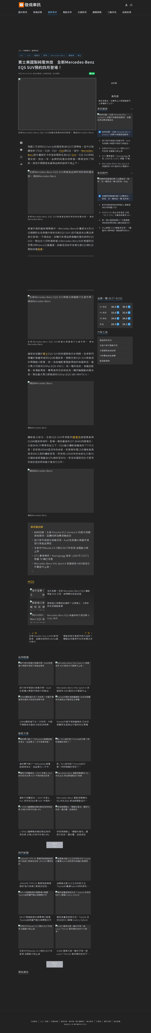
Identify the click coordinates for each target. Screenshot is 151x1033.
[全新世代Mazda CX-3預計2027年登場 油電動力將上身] (36, 936)
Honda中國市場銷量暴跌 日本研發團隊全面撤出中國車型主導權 (73, 723)
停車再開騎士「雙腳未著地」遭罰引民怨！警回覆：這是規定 (72, 833)
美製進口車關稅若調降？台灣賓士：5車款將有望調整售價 (68, 604)
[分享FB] (21, 143)
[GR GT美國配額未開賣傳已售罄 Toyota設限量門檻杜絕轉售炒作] (36, 903)
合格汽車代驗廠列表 (109, 345)
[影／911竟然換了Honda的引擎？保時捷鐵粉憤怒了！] (73, 749)
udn (20, 50)
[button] (131, 5)
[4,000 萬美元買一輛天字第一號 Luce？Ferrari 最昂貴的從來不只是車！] (73, 936)
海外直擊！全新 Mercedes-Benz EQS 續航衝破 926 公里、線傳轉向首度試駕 (68, 592)
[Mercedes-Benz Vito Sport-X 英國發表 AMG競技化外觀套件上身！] (73, 673)
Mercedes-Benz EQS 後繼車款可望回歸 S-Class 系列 (68, 617)
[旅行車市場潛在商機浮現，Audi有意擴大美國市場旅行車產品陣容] (36, 673)
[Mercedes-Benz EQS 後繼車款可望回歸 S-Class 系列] (37, 618)
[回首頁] (33, 4)
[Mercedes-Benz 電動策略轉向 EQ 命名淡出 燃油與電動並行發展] (73, 783)
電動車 (71, 55)
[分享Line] (21, 150)
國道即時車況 (106, 340)
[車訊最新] (132, 109)
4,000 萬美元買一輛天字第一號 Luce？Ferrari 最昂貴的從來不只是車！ (73, 952)
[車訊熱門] (132, 173)
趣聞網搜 (97, 12)
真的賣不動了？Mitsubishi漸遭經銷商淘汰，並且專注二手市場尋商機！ (35, 765)
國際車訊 (52, 12)
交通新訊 (82, 12)
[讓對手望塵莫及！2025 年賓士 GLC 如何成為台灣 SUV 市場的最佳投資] (36, 783)
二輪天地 (111, 12)
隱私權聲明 (80, 1021)
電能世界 (67, 12)
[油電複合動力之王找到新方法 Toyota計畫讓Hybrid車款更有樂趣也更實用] (73, 869)
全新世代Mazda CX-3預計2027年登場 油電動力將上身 (61, 549)
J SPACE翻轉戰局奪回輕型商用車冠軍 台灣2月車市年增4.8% (34, 833)
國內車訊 (22, 12)
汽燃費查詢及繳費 (108, 355)
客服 (46, 1021)
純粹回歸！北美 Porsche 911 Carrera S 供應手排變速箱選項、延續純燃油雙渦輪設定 (62, 534)
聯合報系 (90, 1021)
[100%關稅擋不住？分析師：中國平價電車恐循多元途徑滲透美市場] (36, 707)
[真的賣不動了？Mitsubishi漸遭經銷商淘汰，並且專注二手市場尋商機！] (36, 749)
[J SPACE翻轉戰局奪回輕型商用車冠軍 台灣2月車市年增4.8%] (36, 817)
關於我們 (107, 1021)
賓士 (80, 55)
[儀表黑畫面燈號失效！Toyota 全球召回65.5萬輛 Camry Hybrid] (73, 903)
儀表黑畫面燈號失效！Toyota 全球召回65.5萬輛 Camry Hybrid (73, 918)
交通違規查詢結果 (108, 350)
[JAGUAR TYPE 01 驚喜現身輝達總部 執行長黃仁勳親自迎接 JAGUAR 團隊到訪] (36, 869)
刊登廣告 (34, 1021)
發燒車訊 (26, 50)
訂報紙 (98, 1021)
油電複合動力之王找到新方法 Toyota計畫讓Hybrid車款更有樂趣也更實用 (73, 885)
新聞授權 (54, 1021)
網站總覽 (117, 1021)
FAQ (42, 1021)
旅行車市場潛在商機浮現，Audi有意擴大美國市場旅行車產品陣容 (61, 541)
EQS (21, 55)
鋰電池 (37, 55)
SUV (29, 55)
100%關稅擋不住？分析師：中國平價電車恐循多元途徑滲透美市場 (35, 723)
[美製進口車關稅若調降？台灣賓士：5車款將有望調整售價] (37, 605)
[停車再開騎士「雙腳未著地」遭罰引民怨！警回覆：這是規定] (73, 817)
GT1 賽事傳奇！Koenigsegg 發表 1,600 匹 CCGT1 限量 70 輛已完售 (61, 557)
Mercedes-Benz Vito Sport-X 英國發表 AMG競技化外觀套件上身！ (62, 565)
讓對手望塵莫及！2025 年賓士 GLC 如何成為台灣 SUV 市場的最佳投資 (35, 799)
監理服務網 (105, 360)
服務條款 (64, 1021)
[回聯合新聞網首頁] (21, 4)
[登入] (126, 5)
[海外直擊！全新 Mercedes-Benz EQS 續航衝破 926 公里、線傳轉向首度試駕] (37, 593)
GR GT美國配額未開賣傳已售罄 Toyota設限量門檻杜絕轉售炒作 (35, 918)
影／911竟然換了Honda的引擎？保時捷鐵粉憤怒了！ (71, 765)
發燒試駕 (37, 12)
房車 (45, 55)
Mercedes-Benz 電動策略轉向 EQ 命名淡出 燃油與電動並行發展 (72, 799)
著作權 (71, 1021)
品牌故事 (126, 12)
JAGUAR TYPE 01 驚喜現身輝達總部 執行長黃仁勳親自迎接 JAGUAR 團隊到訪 (35, 885)
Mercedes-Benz (58, 55)
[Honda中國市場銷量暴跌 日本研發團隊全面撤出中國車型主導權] (73, 707)
